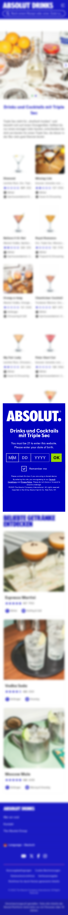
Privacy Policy (26, 482)
